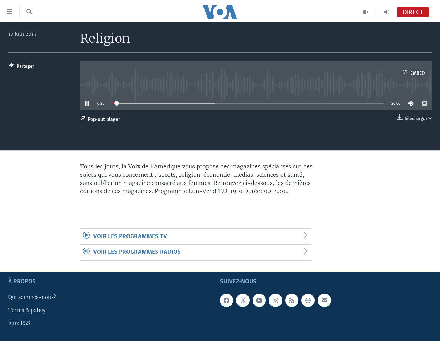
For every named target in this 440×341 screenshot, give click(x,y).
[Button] (21, 67)
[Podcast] (308, 300)
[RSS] (291, 300)
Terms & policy (26, 310)
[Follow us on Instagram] (275, 300)
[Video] (365, 12)
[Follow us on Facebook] (226, 300)
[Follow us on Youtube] (259, 300)
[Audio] (386, 12)
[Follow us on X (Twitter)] (242, 300)
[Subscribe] (324, 300)
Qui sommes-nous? (32, 297)
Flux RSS (19, 323)
